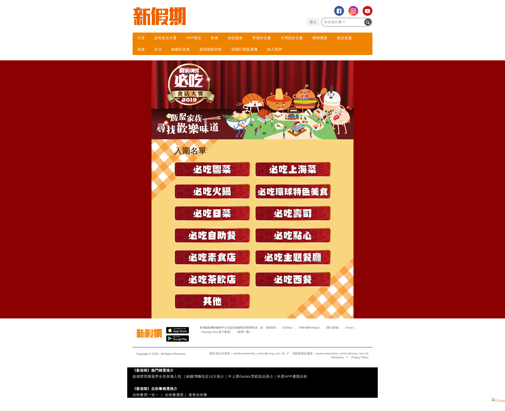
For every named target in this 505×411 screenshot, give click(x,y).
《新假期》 (271, 327)
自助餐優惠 (174, 395)
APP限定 (193, 38)
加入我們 (274, 49)
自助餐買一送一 (146, 395)
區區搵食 (235, 38)
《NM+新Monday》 (309, 327)
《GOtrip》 (287, 327)
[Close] (498, 404)
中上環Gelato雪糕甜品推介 (250, 376)
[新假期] (192, 16)
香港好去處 (261, 38)
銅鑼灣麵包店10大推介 (205, 376)
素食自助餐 (198, 395)
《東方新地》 (332, 327)
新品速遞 (344, 38)
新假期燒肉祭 (210, 49)
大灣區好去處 (292, 38)
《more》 (349, 327)
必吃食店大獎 (165, 38)
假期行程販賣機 (244, 49)
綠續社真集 (180, 49)
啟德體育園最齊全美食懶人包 (157, 376)
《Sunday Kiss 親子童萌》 (216, 331)
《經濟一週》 (243, 331)
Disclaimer (337, 357)
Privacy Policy (359, 357)
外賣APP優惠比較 (292, 376)
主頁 (141, 38)
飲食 (214, 38)
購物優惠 (319, 38)
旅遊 (141, 49)
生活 (158, 49)
